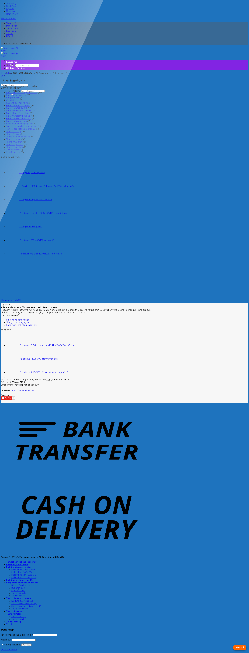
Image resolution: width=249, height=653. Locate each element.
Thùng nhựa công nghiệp (18, 136)
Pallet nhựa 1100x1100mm (18, 105)
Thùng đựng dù (13, 134)
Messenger (11, 11)
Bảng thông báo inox (16, 95)
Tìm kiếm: (15, 91)
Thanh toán (12, 28)
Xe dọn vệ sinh (13, 149)
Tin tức (9, 33)
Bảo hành (11, 31)
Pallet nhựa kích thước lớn (18, 116)
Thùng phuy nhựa (14, 147)
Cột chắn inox (12, 100)
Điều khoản (11, 25)
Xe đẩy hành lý (13, 152)
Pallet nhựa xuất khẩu (16, 121)
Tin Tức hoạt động (15, 65)
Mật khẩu (6, 639)
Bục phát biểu (12, 97)
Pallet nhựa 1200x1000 (16, 108)
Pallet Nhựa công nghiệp (17, 113)
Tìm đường (11, 3)
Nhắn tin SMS (12, 13)
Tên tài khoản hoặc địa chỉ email (17, 634)
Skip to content (8, 18)
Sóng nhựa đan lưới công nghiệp (21, 126)
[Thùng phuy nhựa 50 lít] (33, 295)
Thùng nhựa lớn (13, 139)
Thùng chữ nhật (13, 131)
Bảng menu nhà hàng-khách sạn (21, 92)
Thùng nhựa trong (14, 144)
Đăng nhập (26, 645)
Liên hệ (9, 36)
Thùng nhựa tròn (14, 142)
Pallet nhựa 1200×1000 (22, 572)
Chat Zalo (11, 6)
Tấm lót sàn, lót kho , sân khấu (20, 129)
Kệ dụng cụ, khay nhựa (17, 103)
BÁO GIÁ (240, 647)
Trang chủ (11, 23)
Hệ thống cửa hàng (15, 68)
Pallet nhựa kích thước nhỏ (18, 118)
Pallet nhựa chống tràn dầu (19, 110)
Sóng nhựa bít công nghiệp (19, 123)
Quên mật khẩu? (9, 649)
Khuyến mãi (12, 62)
